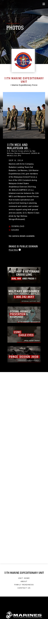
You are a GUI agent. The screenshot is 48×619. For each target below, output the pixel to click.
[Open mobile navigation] (44, 4)
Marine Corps (24, 615)
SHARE (15, 230)
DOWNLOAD (17, 226)
